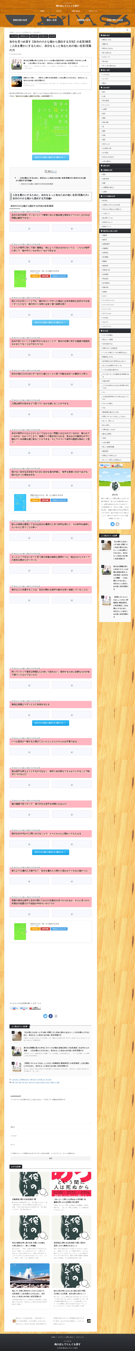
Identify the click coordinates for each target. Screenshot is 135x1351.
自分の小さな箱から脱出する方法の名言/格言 (35, 184)
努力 (103, 92)
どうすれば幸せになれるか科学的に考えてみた (115, 386)
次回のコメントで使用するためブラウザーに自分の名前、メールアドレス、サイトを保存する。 (44, 1153)
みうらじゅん (106, 313)
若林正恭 (105, 287)
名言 (16, 1082)
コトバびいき (67, 1341)
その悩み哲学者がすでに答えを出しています (115, 398)
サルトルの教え (107, 403)
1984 (104, 438)
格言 (20, 1082)
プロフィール (93, 11)
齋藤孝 (104, 261)
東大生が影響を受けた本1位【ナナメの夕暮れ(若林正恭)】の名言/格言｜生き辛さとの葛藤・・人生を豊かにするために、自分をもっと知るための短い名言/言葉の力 (120, 577)
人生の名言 (14, 1079)
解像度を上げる (107, 357)
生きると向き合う (108, 157)
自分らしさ (106, 144)
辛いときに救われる (109, 66)
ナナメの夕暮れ (107, 335)
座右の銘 (105, 122)
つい (103, 392)
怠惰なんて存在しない (109, 455)
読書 (58, 1082)
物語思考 (105, 451)
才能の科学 (106, 381)
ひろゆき (105, 318)
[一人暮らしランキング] (35, 1009)
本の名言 (49, 1079)
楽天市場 (45, 276)
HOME (42, 11)
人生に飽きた (106, 161)
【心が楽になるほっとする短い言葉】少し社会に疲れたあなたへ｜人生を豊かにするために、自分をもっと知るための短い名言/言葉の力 (120, 550)
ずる (103, 408)
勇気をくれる (106, 40)
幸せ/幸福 (105, 100)
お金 (103, 96)
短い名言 (25, 1082)
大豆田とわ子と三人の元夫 (111, 205)
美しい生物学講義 (108, 447)
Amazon (35, 276)
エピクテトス (106, 326)
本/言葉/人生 (41, 1079)
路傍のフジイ (106, 226)
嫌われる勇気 (106, 434)
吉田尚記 (105, 252)
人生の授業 (106, 442)
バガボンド (106, 213)
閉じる (54, 171)
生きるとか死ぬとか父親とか (112, 209)
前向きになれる (107, 48)
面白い (104, 83)
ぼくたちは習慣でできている (112, 365)
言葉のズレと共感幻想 (109, 348)
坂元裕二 (105, 200)
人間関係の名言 (24, 1079)
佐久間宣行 (106, 283)
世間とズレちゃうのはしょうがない (114, 416)
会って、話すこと (108, 421)
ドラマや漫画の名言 (109, 196)
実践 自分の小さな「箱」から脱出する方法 (46, 495)
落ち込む (105, 61)
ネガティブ (106, 57)
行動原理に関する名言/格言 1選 (24, 1199)
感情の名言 (106, 35)
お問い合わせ (76, 11)
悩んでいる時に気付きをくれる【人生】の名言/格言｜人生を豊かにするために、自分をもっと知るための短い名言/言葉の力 (28, 1293)
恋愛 (103, 183)
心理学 (104, 109)
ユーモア (105, 79)
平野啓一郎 (106, 270)
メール (13, 1136)
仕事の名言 (33, 1079)
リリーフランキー (108, 305)
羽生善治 (105, 279)
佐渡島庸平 (106, 244)
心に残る (105, 152)
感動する (105, 44)
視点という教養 (107, 339)
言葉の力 (53, 1082)
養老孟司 (105, 265)
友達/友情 (105, 179)
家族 (103, 174)
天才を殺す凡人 (107, 344)
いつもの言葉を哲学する (110, 370)
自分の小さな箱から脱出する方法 (39, 1082)
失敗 (103, 135)
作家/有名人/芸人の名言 (110, 231)
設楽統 (104, 292)
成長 (103, 139)
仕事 (13, 1082)
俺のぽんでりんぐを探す (67, 6)
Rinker (37, 272)
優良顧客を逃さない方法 (110, 412)
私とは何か (106, 425)
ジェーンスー (106, 309)
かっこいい (106, 105)
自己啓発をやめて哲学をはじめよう (114, 361)
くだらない (106, 74)
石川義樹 (105, 257)
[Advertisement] (50, 633)
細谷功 (104, 239)
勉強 (103, 118)
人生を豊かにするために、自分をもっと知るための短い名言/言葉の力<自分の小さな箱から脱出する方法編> (51, 179)
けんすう (105, 322)
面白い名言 (106, 70)
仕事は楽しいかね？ (109, 429)
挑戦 (103, 131)
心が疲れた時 (106, 148)
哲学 (103, 113)
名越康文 (105, 248)
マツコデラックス (108, 300)
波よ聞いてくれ (107, 218)
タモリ (104, 296)
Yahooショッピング (59, 276)
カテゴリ (59, 11)
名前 (13, 1127)
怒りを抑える (106, 53)
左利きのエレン (107, 222)
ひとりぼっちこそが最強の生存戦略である (115, 375)
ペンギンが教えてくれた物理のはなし (115, 352)
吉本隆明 (105, 274)
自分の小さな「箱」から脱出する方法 (44, 271)
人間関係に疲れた (108, 187)
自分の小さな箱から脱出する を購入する (49, 157)
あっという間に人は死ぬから (112, 460)
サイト (13, 1144)
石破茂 (104, 235)
